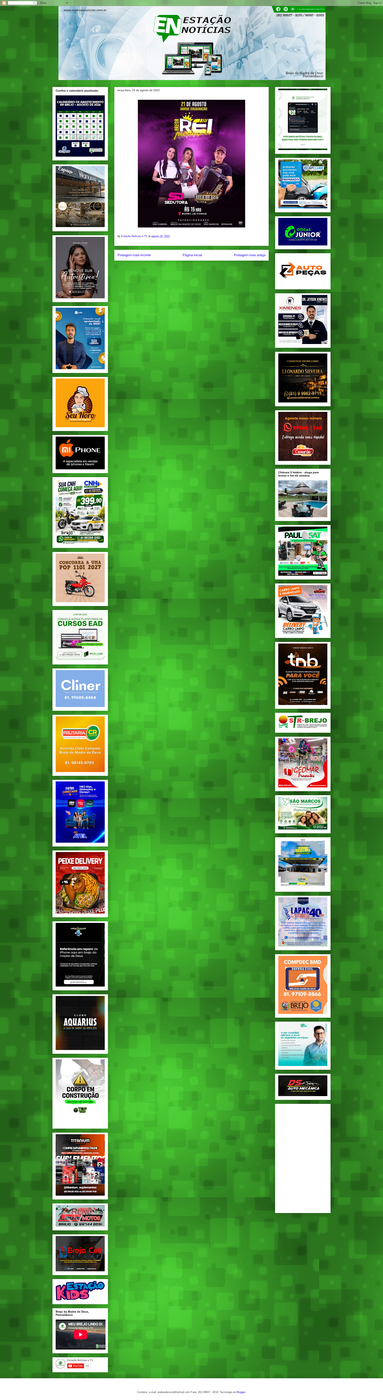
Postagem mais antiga (250, 255)
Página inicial (192, 255)
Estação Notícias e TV (134, 236)
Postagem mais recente (134, 255)
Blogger (241, 1392)
